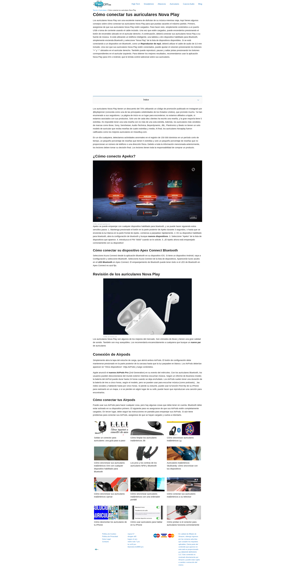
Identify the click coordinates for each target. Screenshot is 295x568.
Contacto (105, 542)
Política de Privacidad (110, 536)
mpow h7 (131, 534)
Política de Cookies (109, 534)
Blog (200, 4)
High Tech (136, 4)
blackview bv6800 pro (135, 547)
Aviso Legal (106, 539)
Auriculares (174, 4)
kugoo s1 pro (132, 539)
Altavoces (162, 4)
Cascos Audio (188, 4)
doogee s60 (132, 536)
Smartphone (149, 4)
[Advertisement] (147, 77)
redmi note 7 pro (134, 542)
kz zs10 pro (132, 544)
